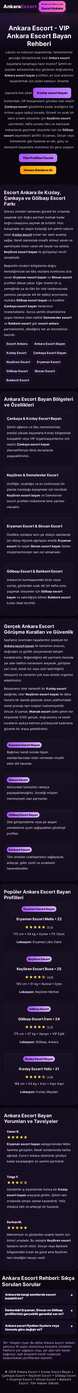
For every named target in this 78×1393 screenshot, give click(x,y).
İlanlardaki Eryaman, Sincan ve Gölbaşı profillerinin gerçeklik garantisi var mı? (34, 1312)
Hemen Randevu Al (38, 170)
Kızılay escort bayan (52, 93)
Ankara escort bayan (19, 646)
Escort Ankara (52, 8)
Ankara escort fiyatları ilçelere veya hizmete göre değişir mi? (32, 1327)
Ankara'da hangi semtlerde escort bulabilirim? (30, 1296)
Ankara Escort (52, 4)
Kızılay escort (22, 234)
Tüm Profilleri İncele (38, 158)
